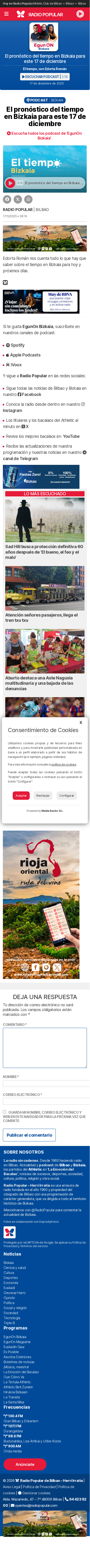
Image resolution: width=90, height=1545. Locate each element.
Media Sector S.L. (52, 810)
